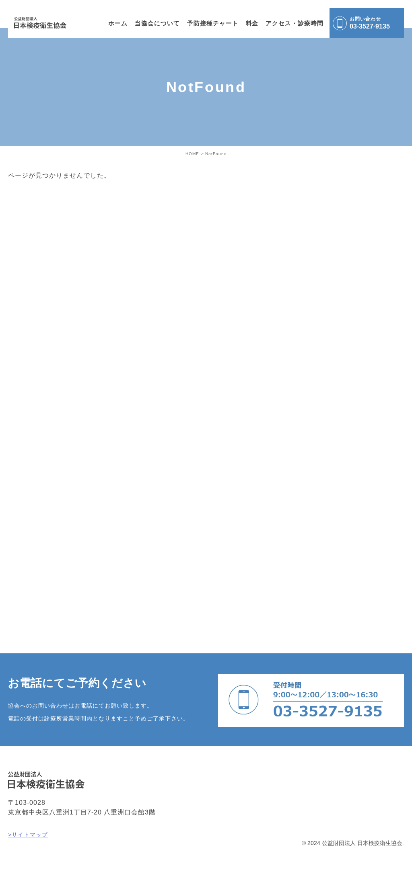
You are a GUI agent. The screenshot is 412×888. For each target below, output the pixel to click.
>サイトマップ (28, 834)
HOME (192, 153)
